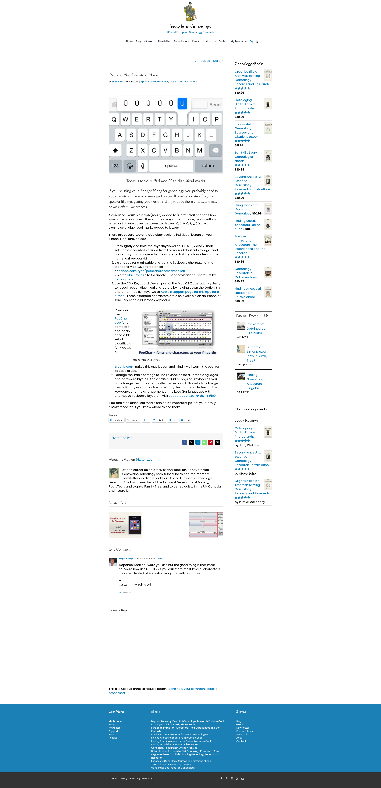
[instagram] (232, 778)
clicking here (124, 279)
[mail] (242, 778)
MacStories (135, 275)
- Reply (158, 558)
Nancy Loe (118, 81)
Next (216, 61)
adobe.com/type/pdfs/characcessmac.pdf (152, 271)
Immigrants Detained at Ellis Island (256, 328)
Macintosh (176, 81)
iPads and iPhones (158, 81)
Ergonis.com (124, 367)
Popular (241, 315)
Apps (143, 81)
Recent (253, 315)
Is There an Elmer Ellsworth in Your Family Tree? (258, 354)
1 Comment (190, 81)
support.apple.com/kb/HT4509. (192, 396)
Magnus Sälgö (126, 558)
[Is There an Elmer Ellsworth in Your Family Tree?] (241, 347)
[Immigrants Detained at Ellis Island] (241, 324)
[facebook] (221, 778)
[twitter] (237, 778)
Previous (203, 61)
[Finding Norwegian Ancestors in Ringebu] (241, 375)
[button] (257, 41)
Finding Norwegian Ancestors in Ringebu (256, 381)
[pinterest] (226, 778)
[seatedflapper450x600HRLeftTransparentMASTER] (190, 3)
